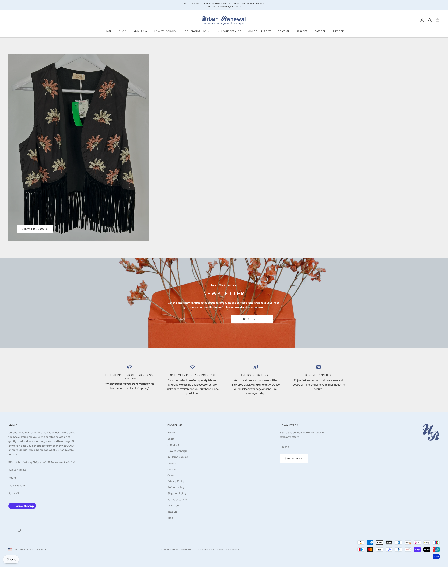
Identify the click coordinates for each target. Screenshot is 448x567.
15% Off (302, 31)
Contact (172, 469)
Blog (170, 517)
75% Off (338, 31)
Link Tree (173, 505)
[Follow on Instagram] (19, 530)
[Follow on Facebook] (10, 530)
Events (171, 463)
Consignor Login (197, 31)
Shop (122, 31)
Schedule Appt (259, 31)
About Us (140, 31)
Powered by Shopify (227, 549)
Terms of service (177, 499)
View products (35, 228)
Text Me (284, 31)
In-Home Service (229, 31)
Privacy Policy (176, 481)
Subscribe (252, 319)
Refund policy (175, 487)
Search (171, 475)
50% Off (320, 31)
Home (108, 31)
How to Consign (166, 31)
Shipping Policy (176, 493)
